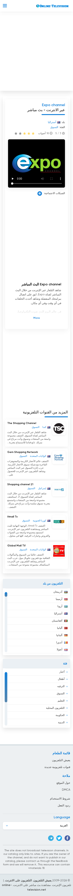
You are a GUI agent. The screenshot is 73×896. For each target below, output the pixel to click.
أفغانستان (57, 621)
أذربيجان (57, 592)
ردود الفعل (64, 805)
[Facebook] (67, 838)
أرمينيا (59, 599)
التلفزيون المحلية (55, 708)
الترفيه (61, 686)
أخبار (62, 672)
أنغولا (59, 649)
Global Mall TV (16, 545)
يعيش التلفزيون (61, 760)
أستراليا (58, 613)
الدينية (61, 722)
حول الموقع (63, 783)
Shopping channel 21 (20, 484)
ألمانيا (59, 635)
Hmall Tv (12, 516)
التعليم (61, 701)
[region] (36, 621)
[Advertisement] (36, 52)
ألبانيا (59, 628)
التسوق (61, 693)
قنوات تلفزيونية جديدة (57, 767)
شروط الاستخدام (60, 798)
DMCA (66, 789)
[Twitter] (59, 838)
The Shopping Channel (21, 423)
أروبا (59, 606)
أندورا (59, 642)
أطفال (61, 679)
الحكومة (60, 715)
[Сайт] (39, 193)
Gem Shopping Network (22, 452)
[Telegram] (51, 838)
